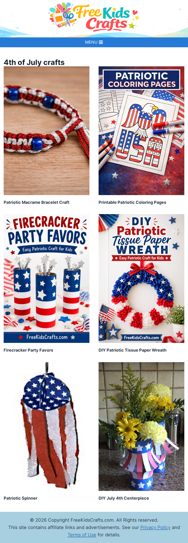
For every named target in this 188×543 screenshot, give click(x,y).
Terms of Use (82, 534)
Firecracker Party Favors (28, 350)
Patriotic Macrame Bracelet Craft (36, 202)
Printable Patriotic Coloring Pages (132, 202)
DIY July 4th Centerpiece (124, 498)
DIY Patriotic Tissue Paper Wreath (132, 350)
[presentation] (46, 130)
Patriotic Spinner (20, 498)
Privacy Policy (155, 527)
